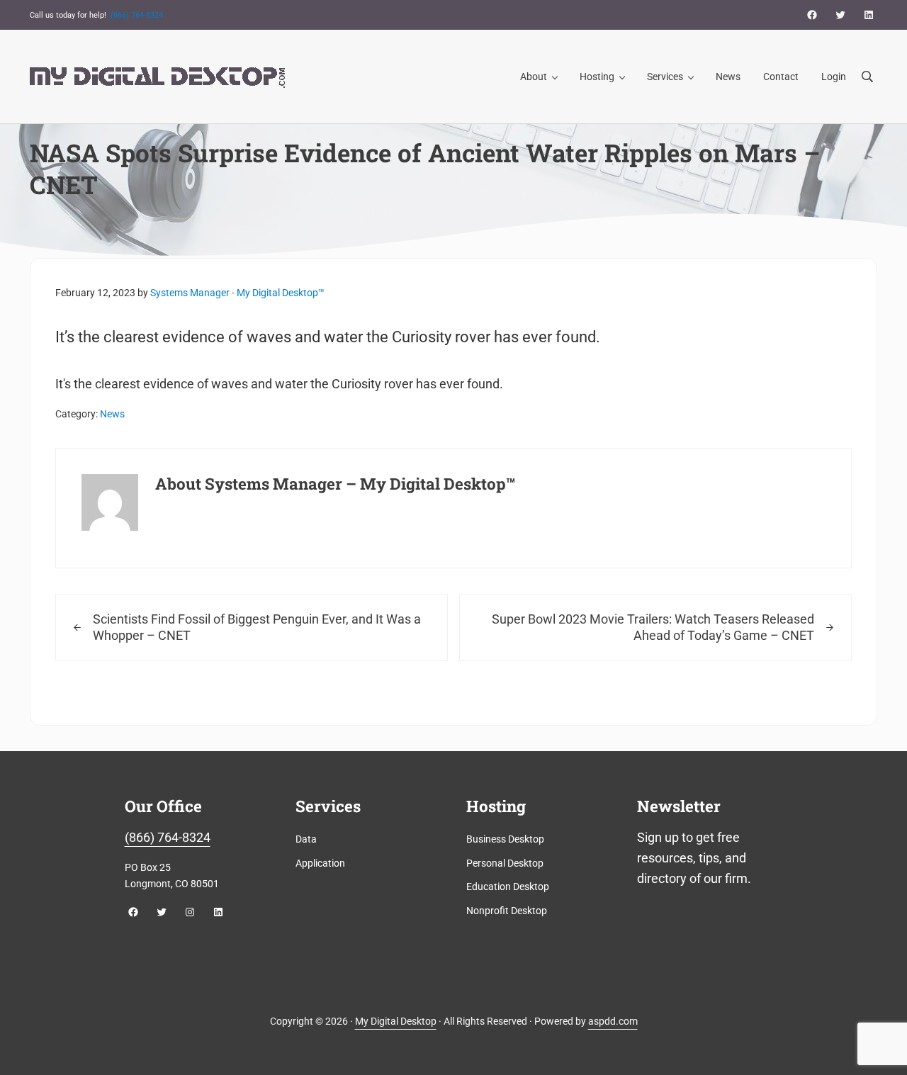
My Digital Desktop (395, 1021)
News (112, 414)
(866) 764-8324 (137, 15)
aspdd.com (613, 1021)
